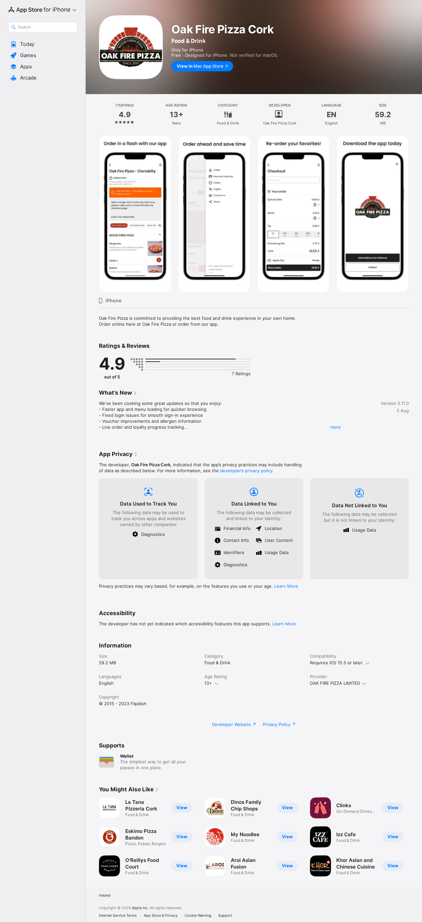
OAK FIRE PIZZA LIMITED (335, 683)
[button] (43, 44)
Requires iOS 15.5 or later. (336, 662)
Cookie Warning (198, 915)
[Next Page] (415, 836)
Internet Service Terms (118, 915)
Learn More (286, 586)
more (335, 427)
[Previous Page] (92, 836)
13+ (208, 683)
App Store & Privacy (161, 915)
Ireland (104, 895)
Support (225, 915)
